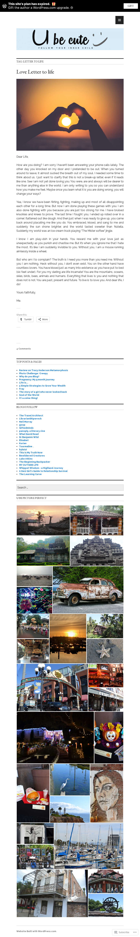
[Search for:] (70, 487)
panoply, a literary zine (32, 431)
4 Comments (23, 348)
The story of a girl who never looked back (43, 392)
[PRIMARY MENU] (119, 20)
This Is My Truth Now (31, 452)
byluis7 (23, 449)
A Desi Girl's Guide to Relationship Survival (43, 471)
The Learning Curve (30, 474)
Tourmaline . (26, 446)
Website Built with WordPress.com (36, 931)
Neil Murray (25, 421)
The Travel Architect (31, 415)
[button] (43, 520)
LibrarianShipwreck (30, 418)
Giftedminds (26, 428)
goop (22, 425)
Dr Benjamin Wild (29, 437)
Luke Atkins (25, 458)
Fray (21, 389)
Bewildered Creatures (32, 455)
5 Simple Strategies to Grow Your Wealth (42, 385)
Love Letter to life (35, 71)
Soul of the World (29, 395)
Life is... (23, 382)
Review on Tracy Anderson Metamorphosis (43, 370)
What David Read (29, 434)
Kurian (22, 443)
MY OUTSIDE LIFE (28, 465)
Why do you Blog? (29, 376)
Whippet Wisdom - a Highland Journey (41, 468)
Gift (131, 6)
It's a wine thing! (28, 398)
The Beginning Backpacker (34, 462)
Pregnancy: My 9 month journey (36, 379)
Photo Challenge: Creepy (33, 373)
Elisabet (24, 440)
